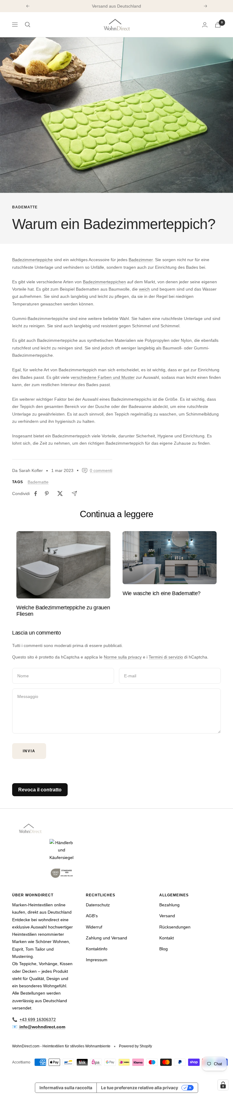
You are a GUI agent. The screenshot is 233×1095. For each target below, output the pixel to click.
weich (144, 289)
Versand (167, 915)
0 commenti (101, 470)
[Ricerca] (27, 24)
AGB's (92, 915)
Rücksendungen (175, 927)
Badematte (25, 207)
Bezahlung (169, 904)
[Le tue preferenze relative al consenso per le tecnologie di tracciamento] (223, 1085)
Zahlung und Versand (106, 937)
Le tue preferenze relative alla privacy (139, 1087)
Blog (163, 948)
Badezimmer (141, 259)
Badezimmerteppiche (32, 259)
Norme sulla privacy (123, 657)
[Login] (205, 24)
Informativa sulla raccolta (65, 1087)
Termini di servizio (166, 657)
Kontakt (166, 937)
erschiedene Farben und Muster (104, 377)
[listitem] (35, 493)
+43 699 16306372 (37, 1019)
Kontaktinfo (96, 948)
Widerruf (94, 927)
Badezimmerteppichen (104, 281)
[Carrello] (218, 25)
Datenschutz (98, 904)
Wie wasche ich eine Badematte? (162, 593)
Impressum (96, 959)
